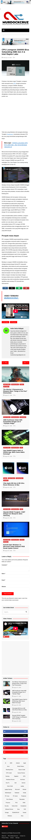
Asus (8, 766)
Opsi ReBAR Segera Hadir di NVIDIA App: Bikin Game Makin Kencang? (14, 452)
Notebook (17, 792)
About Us (4, 835)
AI (5, 763)
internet (23, 782)
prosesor (14, 322)
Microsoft (17, 789)
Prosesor (6, 480)
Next (25, 362)
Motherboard (22, 417)
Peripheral (23, 796)
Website (4, 586)
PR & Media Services (13, 835)
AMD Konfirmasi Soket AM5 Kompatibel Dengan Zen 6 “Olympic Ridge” (12, 421)
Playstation (22, 799)
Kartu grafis (10, 786)
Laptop (22, 786)
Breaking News (15, 384)
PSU (16, 802)
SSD (25, 809)
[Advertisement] (15, 114)
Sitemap (17, 837)
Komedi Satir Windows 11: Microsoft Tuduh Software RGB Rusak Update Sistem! (14, 546)
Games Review (21, 773)
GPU (21, 447)
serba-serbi (14, 806)
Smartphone (23, 806)
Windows (6, 541)
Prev (6, 362)
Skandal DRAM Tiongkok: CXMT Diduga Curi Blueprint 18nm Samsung (14, 513)
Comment (4, 565)
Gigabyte (16, 776)
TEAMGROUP (15, 812)
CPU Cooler (9, 773)
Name (3, 573)
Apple (5, 478)
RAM (21, 509)
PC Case (7, 796)
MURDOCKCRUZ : (11, 298)
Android (18, 763)
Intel (15, 782)
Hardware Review (10, 779)
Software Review (9, 809)
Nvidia (24, 792)
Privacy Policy (5, 837)
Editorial (22, 539)
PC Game (15, 796)
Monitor (24, 789)
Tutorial (24, 812)
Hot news (6, 322)
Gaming (7, 776)
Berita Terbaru (7, 384)
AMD (11, 763)
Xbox (22, 815)
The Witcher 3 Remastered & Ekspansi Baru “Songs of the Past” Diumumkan (15, 391)
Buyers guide (22, 769)
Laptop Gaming (8, 789)
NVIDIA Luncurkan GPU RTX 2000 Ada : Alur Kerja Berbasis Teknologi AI (16, 145)
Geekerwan (10, 134)
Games (21, 384)
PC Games (6, 386)
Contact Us (22, 835)
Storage (7, 812)
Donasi (12, 837)
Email (3, 580)
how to (7, 782)
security (7, 806)
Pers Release (9, 799)
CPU (14, 83)
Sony (18, 809)
